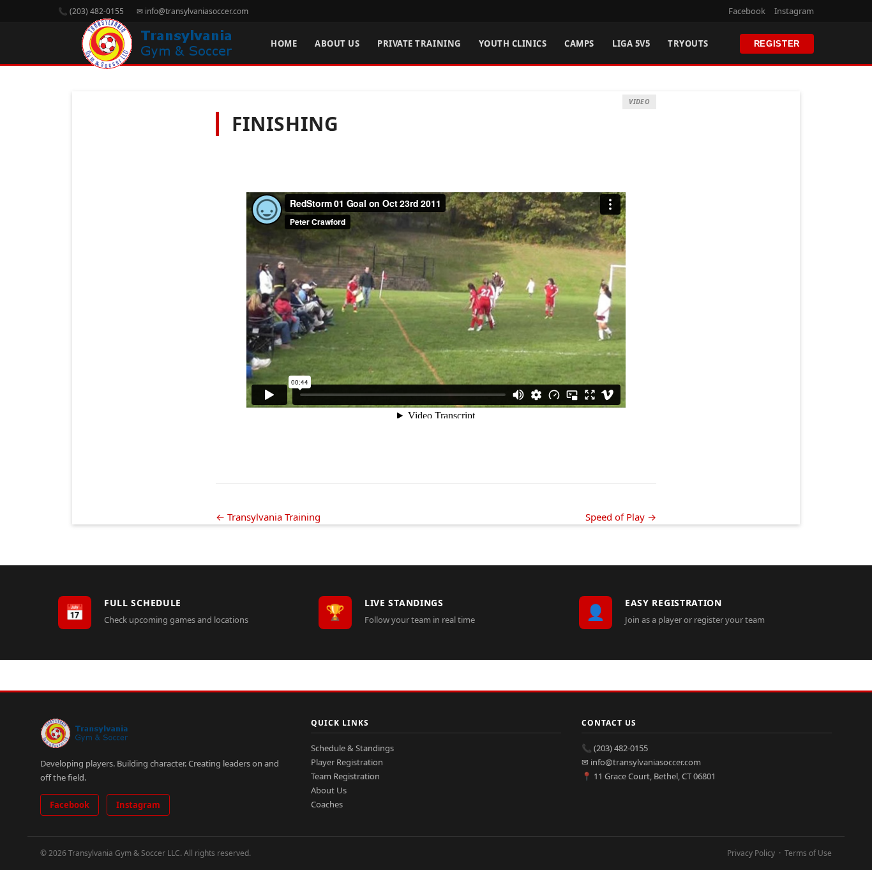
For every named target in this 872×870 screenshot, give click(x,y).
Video (639, 101)
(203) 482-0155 (621, 748)
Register (777, 44)
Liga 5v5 (631, 43)
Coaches (327, 804)
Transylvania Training (268, 516)
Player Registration (347, 762)
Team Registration (345, 776)
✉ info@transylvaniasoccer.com (192, 11)
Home (284, 43)
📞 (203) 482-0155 (91, 11)
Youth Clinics (513, 43)
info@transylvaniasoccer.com (645, 762)
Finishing (285, 124)
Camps (579, 43)
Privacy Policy (751, 853)
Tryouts (688, 43)
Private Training (418, 43)
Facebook (746, 11)
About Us (329, 790)
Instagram (794, 11)
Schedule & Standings (352, 748)
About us (337, 43)
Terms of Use (808, 853)
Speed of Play (620, 516)
